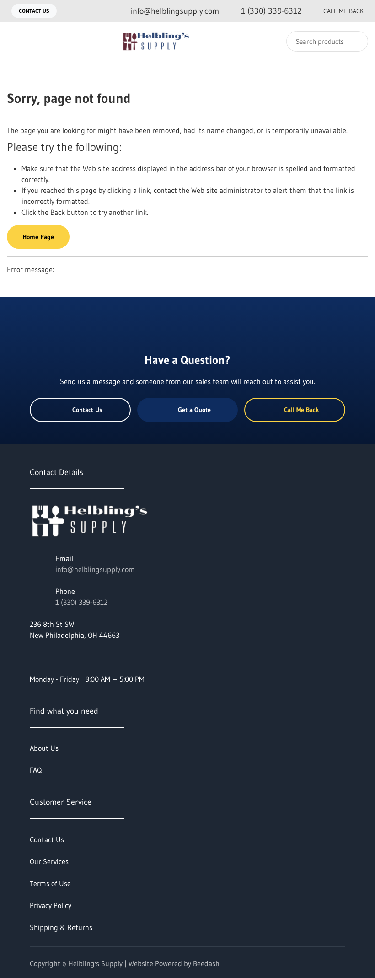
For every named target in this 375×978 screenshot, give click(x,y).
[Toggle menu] (16, 41)
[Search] (355, 41)
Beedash (206, 963)
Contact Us (34, 10)
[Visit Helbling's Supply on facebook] (34, 657)
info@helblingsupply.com (95, 569)
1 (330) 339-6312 (81, 602)
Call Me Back (343, 11)
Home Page (38, 237)
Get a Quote (194, 410)
